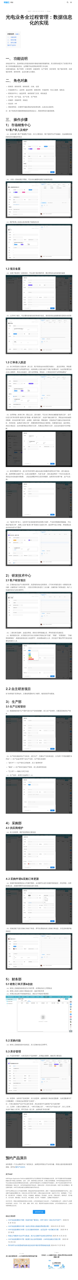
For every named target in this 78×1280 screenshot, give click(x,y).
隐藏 (17, 34)
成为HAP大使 (39, 1212)
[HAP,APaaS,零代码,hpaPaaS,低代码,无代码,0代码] (8, 2)
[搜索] (67, 2)
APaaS (48, 11)
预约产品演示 (20, 1167)
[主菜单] (71, 2)
